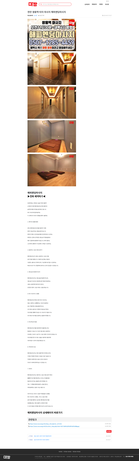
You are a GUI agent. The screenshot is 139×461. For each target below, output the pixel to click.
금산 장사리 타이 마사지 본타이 (41, 440)
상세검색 (87, 4)
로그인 (107, 1)
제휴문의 (94, 4)
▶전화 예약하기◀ (36, 196)
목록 (109, 431)
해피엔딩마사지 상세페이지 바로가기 (45, 412)
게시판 (107, 4)
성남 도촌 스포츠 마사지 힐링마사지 (42, 436)
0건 (36, 15)
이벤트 (101, 4)
